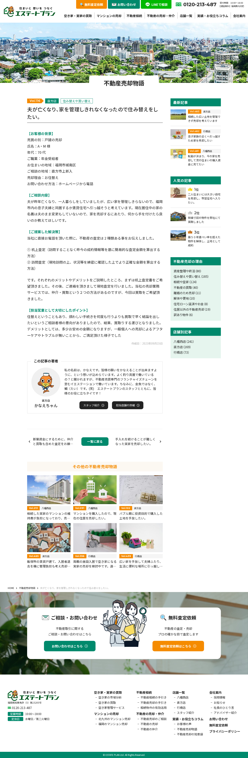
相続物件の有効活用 (153, 708)
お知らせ (219, 702)
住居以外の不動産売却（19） (192, 309)
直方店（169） (182, 347)
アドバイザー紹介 (225, 713)
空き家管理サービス (111, 708)
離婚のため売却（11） (188, 293)
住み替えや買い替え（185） (191, 276)
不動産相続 (134, 15)
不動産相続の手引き (153, 697)
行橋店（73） (181, 352)
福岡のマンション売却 (112, 724)
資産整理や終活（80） (188, 271)
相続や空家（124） (185, 282)
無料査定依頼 (218, 725)
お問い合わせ (218, 719)
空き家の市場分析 (110, 697)
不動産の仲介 (149, 729)
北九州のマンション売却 (114, 719)
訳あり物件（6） (183, 315)
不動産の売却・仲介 (161, 15)
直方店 (181, 702)
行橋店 (181, 708)
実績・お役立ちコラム (212, 15)
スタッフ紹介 (185, 713)
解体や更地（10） (184, 298)
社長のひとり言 (224, 708)
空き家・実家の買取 (78, 15)
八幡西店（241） (184, 341)
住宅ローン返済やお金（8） (191, 304)
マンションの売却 (109, 15)
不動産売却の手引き (153, 702)
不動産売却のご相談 (153, 719)
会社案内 (239, 15)
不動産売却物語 (187, 729)
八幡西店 (183, 697)
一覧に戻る (95, 441)
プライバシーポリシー (224, 731)
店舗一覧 (186, 15)
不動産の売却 (149, 724)
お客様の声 (184, 724)
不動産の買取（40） (186, 287)
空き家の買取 (107, 702)
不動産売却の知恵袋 (190, 734)
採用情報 (219, 697)
